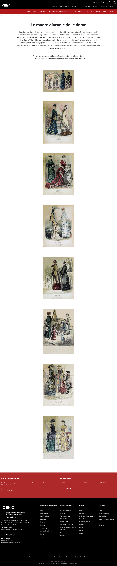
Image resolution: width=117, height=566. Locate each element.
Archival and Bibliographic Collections (59, 11)
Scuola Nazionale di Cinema (68, 6)
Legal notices (48, 556)
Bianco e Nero (103, 516)
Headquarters (44, 513)
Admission (43, 519)
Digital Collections (78, 11)
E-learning (43, 522)
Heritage (42, 11)
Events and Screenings (66, 524)
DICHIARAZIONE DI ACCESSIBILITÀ (58, 561)
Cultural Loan (64, 521)
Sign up (69, 488)
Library (95, 6)
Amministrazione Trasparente (73, 556)
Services (97, 11)
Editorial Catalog (104, 513)
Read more (10, 490)
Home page (32, 556)
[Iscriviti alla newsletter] (103, 2)
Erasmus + (43, 525)
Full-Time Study (45, 516)
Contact (112, 6)
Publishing (103, 6)
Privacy (40, 556)
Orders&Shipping (58, 556)
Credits (86, 556)
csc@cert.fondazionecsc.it (13, 529)
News (105, 11)
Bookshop (89, 11)
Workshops (43, 528)
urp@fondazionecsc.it (73, 563)
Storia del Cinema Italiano (106, 519)
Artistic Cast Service (46, 531)
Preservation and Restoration (65, 517)
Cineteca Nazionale (84, 6)
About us (54, 6)
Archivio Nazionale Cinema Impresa (68, 528)
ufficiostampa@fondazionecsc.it (10, 542)
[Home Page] (6, 5)
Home (2, 16)
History (35, 11)
